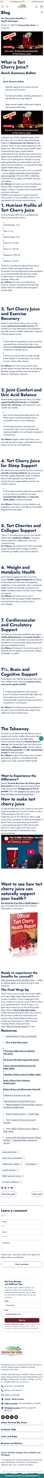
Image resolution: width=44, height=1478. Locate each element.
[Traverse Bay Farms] (22, 6)
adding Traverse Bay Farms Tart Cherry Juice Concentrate (20, 174)
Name (3, 1215)
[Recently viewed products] (41, 739)
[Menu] (2, 6)
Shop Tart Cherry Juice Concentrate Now (17, 794)
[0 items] (41, 6)
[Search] (7, 6)
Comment (4, 1236)
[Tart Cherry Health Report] (22, 934)
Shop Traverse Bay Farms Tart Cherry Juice (17, 980)
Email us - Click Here (12, 1395)
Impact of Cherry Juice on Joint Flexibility (19, 1121)
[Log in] (36, 6)
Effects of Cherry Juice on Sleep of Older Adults (21, 1130)
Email (3, 1226)
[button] (22, 1476)
